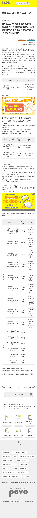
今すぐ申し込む (21, 3)
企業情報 (26, 476)
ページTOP (18, 444)
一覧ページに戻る (18, 394)
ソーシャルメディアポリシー (10, 464)
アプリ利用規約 (6, 456)
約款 (15, 456)
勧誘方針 (15, 468)
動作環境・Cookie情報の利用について (12, 476)
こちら (8, 96)
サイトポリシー (23, 464)
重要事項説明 (6, 452)
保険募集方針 (23, 468)
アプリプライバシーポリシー (19, 452)
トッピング (22, 39)
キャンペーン (31, 39)
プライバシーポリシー (8, 460)
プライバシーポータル (22, 460)
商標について (6, 468)
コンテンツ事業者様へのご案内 (26, 456)
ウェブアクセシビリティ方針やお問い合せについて (15, 472)
